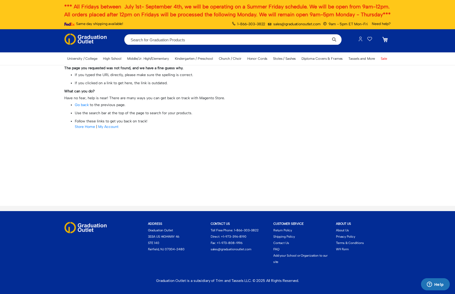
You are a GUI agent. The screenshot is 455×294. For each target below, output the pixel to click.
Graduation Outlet (160, 230)
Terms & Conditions (350, 243)
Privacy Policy (345, 236)
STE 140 (153, 243)
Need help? (381, 24)
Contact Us (281, 243)
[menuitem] (82, 58)
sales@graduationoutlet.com (296, 24)
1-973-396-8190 (234, 236)
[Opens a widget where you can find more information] (435, 284)
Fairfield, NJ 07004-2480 (166, 249)
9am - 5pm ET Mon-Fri (348, 24)
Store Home (85, 126)
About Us (342, 230)
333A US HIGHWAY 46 (164, 236)
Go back (82, 105)
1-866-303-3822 (251, 24)
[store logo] (86, 39)
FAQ (276, 249)
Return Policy (282, 230)
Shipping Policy (284, 236)
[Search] (334, 39)
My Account (108, 126)
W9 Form (342, 249)
